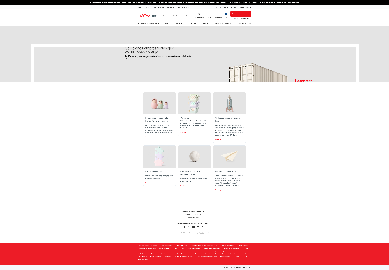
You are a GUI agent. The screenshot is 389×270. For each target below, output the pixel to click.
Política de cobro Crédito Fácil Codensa (229, 253)
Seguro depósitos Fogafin (228, 251)
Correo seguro (168, 256)
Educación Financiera (182, 245)
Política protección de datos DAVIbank (147, 248)
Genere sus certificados (225, 171)
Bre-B (247, 256)
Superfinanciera (162, 251)
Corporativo (170, 7)
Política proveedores (243, 245)
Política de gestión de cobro (228, 245)
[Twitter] (189, 226)
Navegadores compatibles (213, 251)
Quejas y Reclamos (142, 256)
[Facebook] (185, 226)
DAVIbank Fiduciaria (142, 253)
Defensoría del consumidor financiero (212, 248)
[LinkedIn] (198, 226)
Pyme (154, 7)
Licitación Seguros (244, 251)
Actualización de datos (151, 251)
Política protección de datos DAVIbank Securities (206, 253)
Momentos (147, 7)
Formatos (140, 251)
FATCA (182, 248)
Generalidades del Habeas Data (193, 248)
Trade (166, 23)
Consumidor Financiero (167, 245)
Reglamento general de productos (231, 248)
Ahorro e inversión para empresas (148, 23)
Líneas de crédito (179, 23)
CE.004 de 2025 (238, 256)
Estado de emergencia (143, 259)
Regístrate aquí (245, 18)
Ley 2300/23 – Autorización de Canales (183, 256)
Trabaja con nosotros (244, 7)
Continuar (183, 132)
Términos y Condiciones (198, 251)
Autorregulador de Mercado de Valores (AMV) (206, 256)
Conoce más (149, 137)
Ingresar (218, 139)
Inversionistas (187, 251)
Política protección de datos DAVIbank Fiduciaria (162, 253)
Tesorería (193, 23)
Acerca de (218, 7)
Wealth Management (182, 7)
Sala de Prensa (245, 253)
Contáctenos (185, 118)
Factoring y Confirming (244, 23)
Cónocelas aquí (193, 217)
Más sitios (233, 7)
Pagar (147, 182)
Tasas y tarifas (245, 248)
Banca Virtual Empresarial (223, 23)
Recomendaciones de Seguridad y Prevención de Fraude (204, 245)
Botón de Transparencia (155, 256)
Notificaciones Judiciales (175, 251)
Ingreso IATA (205, 23)
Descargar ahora (221, 190)
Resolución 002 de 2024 (225, 256)
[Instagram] (202, 226)
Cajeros (225, 7)
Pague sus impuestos (154, 171)
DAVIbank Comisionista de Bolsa (184, 253)
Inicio (139, 7)
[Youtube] (193, 226)
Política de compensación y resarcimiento (168, 248)
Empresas (161, 7)
